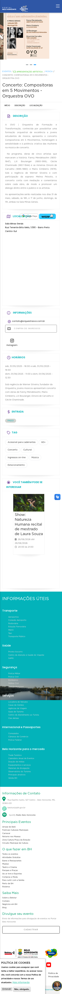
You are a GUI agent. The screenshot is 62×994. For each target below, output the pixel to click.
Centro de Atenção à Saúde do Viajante (26, 655)
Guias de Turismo (16, 712)
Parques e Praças (10, 870)
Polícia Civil (13, 677)
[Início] (15, 5)
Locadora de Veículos (18, 702)
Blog (4, 907)
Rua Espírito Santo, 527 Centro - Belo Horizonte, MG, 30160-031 (28, 801)
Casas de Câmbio (16, 705)
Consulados (13, 733)
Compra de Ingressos (26, 328)
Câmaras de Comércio (18, 737)
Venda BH (12, 778)
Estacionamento (16, 465)
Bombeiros (13, 680)
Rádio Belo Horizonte (26, 815)
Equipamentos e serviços (19, 765)
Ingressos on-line (17, 458)
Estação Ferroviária (17, 627)
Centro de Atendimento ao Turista (23, 715)
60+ (43, 442)
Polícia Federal (15, 740)
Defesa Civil (13, 683)
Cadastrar (31, 930)
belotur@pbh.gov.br (16, 808)
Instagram (12, 345)
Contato (6, 901)
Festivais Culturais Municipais (15, 830)
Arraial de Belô (9, 827)
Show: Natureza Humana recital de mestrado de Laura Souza (29, 524)
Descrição (20, 105)
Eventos (6, 71)
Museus (5, 864)
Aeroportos (13, 617)
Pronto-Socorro (15, 652)
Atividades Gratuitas (11, 857)
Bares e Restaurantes (11, 861)
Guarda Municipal (16, 687)
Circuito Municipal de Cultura (15, 843)
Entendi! (6, 989)
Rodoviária (13, 623)
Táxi (10, 633)
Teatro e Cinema (9, 867)
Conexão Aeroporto (17, 620)
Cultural (27, 450)
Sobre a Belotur (9, 898)
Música (49, 71)
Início (7, 105)
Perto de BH (7, 883)
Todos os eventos (10, 854)
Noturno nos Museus (11, 836)
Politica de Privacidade (53, 975)
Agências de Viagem (17, 708)
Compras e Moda (10, 877)
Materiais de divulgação (18, 768)
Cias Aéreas (13, 718)
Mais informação (21, 982)
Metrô (11, 630)
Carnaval (6, 833)
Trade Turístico (15, 755)
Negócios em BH (9, 904)
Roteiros (6, 887)
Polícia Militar (14, 673)
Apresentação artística (30, 72)
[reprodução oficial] (31, 36)
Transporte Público (16, 636)
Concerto (12, 450)
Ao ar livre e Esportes (12, 874)
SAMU (11, 658)
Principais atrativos (16, 775)
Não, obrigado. (21, 989)
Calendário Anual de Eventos (21, 758)
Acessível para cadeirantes (22, 442)
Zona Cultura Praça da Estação (16, 840)
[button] (27, 64)
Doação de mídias (16, 762)
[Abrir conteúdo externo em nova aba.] (29, 216)
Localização (36, 105)
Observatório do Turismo (19, 771)
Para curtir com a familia (13, 880)
